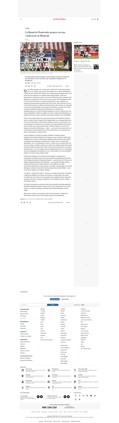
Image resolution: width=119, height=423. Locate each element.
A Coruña (42, 311)
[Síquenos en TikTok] (95, 395)
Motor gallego (64, 363)
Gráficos (63, 331)
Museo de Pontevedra (48, 199)
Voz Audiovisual (51, 411)
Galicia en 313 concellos (46, 339)
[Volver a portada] (59, 19)
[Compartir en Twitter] (35, 86)
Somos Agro (64, 333)
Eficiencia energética (25, 358)
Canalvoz (65, 411)
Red (82, 322)
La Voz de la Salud (85, 311)
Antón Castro (32, 199)
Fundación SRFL (44, 411)
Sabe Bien (83, 313)
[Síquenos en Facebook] (75, 395)
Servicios (22, 344)
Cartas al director (24, 334)
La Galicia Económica (66, 339)
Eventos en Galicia (24, 350)
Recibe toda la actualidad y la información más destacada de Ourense (88, 387)
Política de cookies (56, 421)
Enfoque (83, 328)
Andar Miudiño (64, 356)
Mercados (83, 339)
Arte (28, 199)
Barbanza (42, 317)
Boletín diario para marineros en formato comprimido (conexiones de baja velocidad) (87, 376)
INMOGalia (23, 348)
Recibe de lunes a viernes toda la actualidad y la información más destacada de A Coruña (62, 381)
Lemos (42, 326)
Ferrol (41, 324)
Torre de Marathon (65, 347)
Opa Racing (63, 352)
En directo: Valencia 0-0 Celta (82, 61)
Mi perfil (22, 323)
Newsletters (23, 326)
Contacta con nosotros (25, 336)
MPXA (80, 411)
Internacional (64, 319)
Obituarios (63, 337)
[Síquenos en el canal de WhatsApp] (75, 399)
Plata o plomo (84, 324)
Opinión (62, 322)
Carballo (42, 319)
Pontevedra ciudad (39, 199)
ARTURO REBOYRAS (78, 71)
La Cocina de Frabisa (86, 319)
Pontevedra (43, 333)
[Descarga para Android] (41, 396)
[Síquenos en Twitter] (79, 395)
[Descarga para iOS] (38, 396)
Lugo (41, 328)
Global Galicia (84, 315)
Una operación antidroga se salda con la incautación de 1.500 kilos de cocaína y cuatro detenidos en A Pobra (83, 67)
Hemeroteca (23, 316)
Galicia (62, 313)
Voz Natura (70, 411)
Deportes (63, 324)
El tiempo (63, 342)
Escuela (83, 346)
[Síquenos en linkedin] (87, 395)
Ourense (42, 331)
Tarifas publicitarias (25, 341)
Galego (82, 304)
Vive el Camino (84, 331)
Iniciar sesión (65, 299)
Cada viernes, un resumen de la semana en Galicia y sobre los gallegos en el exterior (36, 381)
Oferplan (22, 346)
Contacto (22, 353)
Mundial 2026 (64, 345)
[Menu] (21, 19)
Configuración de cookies (75, 421)
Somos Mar (63, 335)
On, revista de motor (86, 348)
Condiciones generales (65, 421)
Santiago (42, 335)
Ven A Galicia (84, 326)
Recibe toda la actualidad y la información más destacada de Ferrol (88, 381)
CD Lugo (63, 354)
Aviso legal (41, 421)
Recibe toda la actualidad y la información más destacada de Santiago (36, 387)
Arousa (42, 315)
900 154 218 (49, 407)
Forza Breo (63, 358)
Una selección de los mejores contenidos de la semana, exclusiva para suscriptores (87, 370)
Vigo (41, 337)
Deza (41, 322)
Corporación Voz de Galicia (35, 411)
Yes (82, 344)
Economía (63, 315)
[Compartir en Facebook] (32, 86)
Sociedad (63, 326)
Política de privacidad (48, 421)
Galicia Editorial (85, 411)
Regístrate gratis (54, 299)
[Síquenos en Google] (79, 399)
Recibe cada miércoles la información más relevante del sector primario (61, 376)
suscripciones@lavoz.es (69, 407)
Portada (62, 311)
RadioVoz (56, 411)
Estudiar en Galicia (85, 317)
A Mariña (42, 313)
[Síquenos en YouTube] (91, 395)
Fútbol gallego (64, 361)
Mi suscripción (23, 311)
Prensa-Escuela (75, 411)
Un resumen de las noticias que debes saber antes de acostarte (61, 370)
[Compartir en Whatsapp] (26, 86)
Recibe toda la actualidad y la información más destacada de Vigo (62, 387)
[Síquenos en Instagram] (83, 395)
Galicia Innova (84, 335)
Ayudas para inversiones (26, 360)
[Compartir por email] (29, 86)
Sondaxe (60, 411)
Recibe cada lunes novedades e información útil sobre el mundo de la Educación (35, 376)
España (62, 317)
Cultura (62, 328)
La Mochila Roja (85, 333)
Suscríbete (23, 318)
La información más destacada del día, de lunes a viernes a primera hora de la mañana (36, 370)
